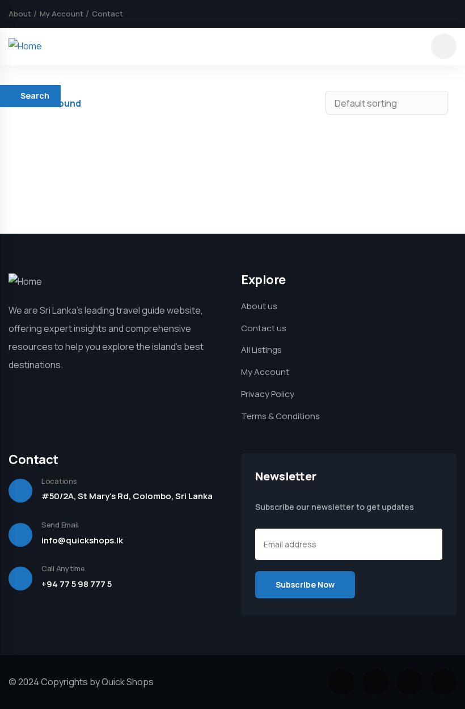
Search (34, 95)
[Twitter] (414, 14)
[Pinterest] (452, 14)
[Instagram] (433, 14)
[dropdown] (443, 46)
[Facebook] (395, 14)
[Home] (25, 46)
